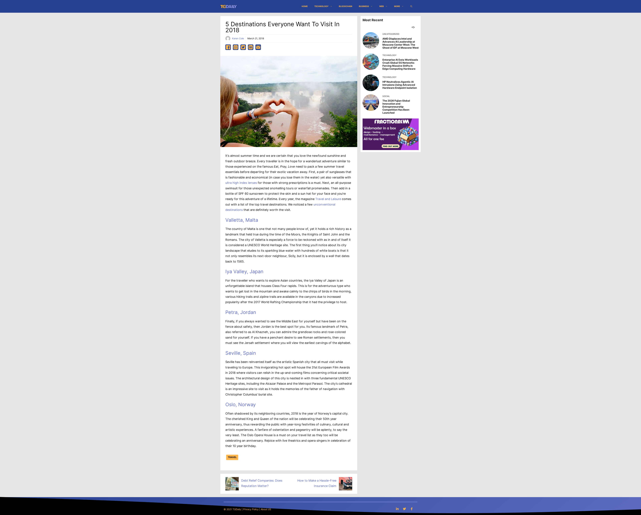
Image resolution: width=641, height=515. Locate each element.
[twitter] (243, 47)
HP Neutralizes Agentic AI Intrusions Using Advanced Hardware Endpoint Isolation (399, 84)
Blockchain (345, 6)
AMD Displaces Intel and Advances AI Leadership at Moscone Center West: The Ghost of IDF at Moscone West (400, 43)
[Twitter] (404, 508)
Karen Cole (238, 38)
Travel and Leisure (328, 199)
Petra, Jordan (240, 312)
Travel (232, 457)
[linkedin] (250, 47)
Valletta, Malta (241, 220)
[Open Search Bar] (411, 6)
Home (305, 6)
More (397, 6)
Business (364, 6)
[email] (258, 47)
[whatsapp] (235, 47)
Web (381, 6)
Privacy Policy (251, 509)
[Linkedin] (397, 508)
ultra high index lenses (241, 182)
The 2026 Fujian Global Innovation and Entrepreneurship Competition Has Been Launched (396, 106)
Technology (321, 6)
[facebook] (228, 47)
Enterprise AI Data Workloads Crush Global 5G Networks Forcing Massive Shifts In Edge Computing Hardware (400, 64)
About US (266, 509)
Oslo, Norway (240, 404)
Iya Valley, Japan (244, 271)
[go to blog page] (413, 27)
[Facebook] (411, 508)
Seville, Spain (240, 353)
